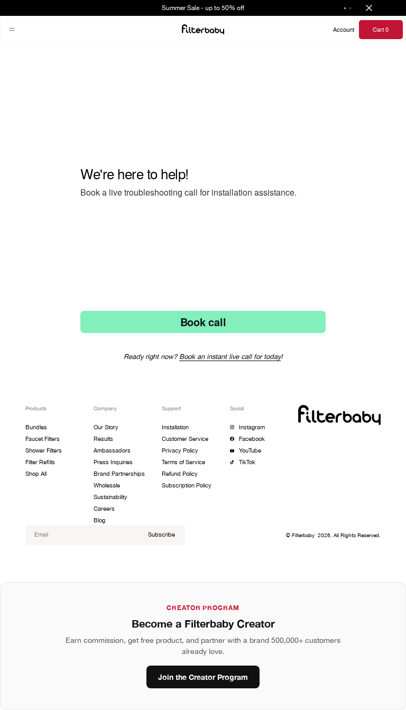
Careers (104, 508)
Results (103, 438)
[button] (11, 30)
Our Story (106, 426)
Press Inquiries (113, 461)
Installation (175, 426)
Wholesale (107, 485)
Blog (99, 520)
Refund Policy (180, 473)
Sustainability (110, 496)
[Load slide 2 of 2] (350, 8)
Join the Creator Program (203, 676)
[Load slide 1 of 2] (345, 8)
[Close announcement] (369, 8)
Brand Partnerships (119, 473)
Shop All (36, 473)
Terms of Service (183, 461)
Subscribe (161, 534)
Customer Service (185, 438)
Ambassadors (112, 450)
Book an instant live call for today (230, 357)
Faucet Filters (42, 438)
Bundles (36, 426)
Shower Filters (43, 450)
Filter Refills (40, 461)
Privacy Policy (180, 450)
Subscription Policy (186, 485)
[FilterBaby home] (203, 29)
